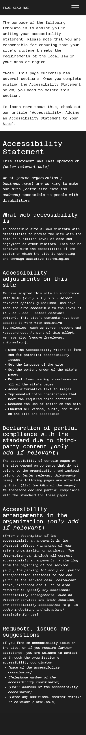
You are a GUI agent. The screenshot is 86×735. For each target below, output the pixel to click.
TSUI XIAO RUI (16, 7)
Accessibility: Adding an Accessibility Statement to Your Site (41, 118)
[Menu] (75, 8)
